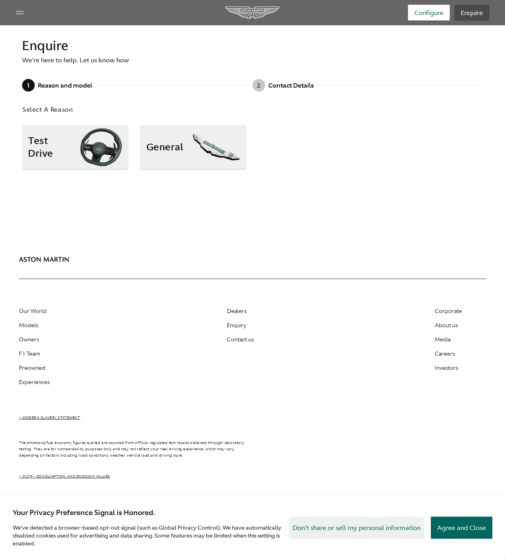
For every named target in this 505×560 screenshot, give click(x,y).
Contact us (240, 339)
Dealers (237, 311)
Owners (29, 339)
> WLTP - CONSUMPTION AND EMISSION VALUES (64, 476)
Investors (446, 367)
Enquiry (236, 325)
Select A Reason (47, 109)
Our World (33, 311)
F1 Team (29, 353)
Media (443, 339)
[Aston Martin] (252, 12)
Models (28, 325)
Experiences (34, 382)
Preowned (32, 367)
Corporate (448, 311)
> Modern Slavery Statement (49, 417)
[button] (75, 147)
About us (446, 325)
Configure (428, 12)
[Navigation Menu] (20, 13)
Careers (445, 353)
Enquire (472, 12)
